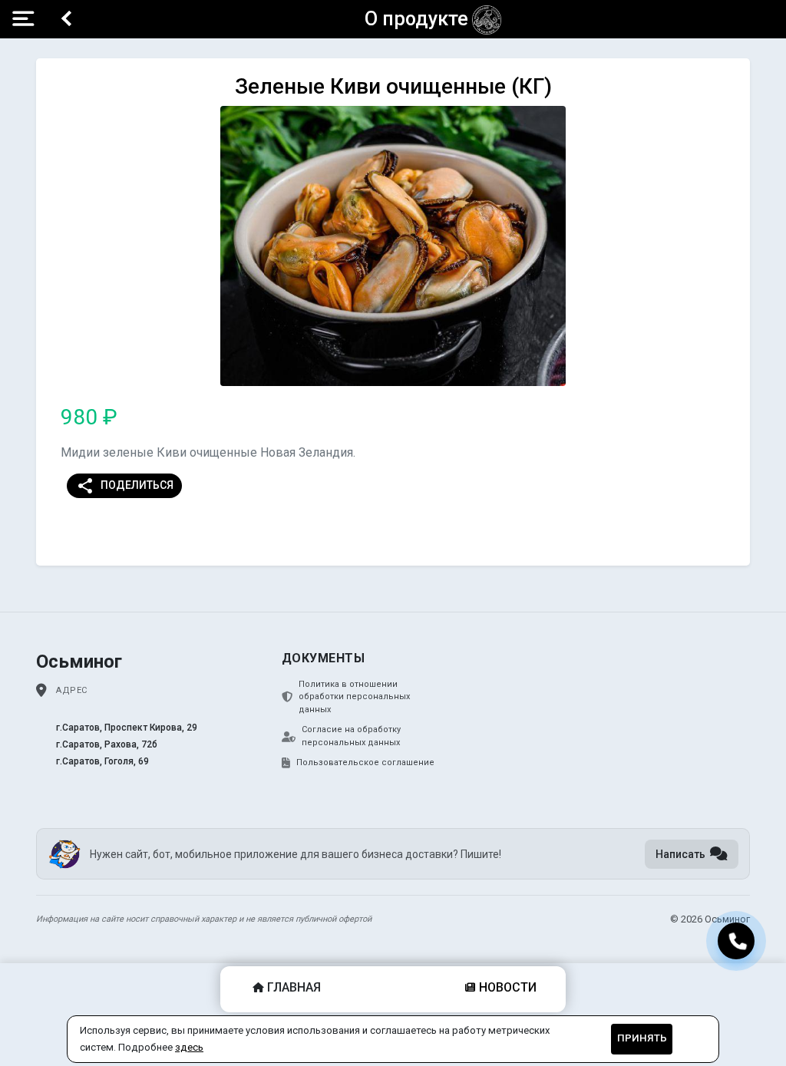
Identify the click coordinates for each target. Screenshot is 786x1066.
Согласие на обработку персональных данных (351, 736)
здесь (189, 1047)
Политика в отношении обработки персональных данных (354, 697)
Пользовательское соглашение (365, 762)
